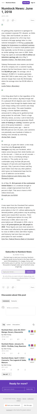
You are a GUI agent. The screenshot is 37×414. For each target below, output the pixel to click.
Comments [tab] (6, 301)
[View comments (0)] (8, 20)
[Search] (33, 324)
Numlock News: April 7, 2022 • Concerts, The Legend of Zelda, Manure (14, 360)
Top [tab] (4, 324)
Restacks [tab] (14, 301)
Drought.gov (6, 195)
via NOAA (14, 195)
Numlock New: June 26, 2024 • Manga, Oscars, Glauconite (14, 331)
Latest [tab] (9, 324)
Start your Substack (13, 405)
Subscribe (26, 2)
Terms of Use (27, 276)
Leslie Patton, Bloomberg (10, 86)
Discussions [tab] (16, 324)
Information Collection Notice (19, 278)
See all (5, 374)
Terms (24, 399)
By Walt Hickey (6, 335)
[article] (18, 334)
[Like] (3, 20)
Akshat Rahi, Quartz (9, 137)
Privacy (19, 399)
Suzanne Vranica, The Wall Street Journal (16, 60)
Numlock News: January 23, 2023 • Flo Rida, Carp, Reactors (14, 345)
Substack (9, 410)
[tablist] (10, 301)
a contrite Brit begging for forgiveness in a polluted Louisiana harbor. (18, 45)
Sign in (33, 2)
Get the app (28, 405)
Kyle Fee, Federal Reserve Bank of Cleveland (18, 239)
